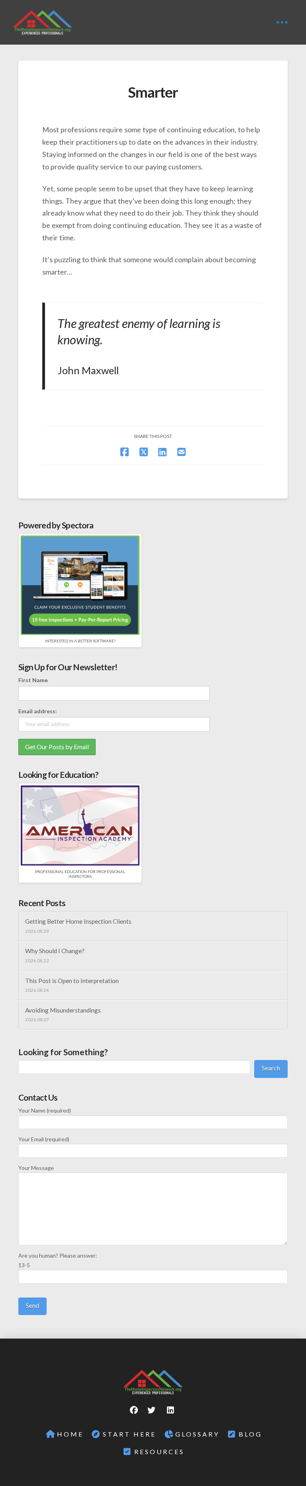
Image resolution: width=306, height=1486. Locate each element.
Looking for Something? (63, 1052)
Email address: (37, 711)
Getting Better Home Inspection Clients (78, 921)
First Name (33, 680)
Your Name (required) (44, 1110)
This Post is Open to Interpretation (72, 980)
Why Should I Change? (54, 950)
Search (271, 1068)
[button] (282, 22)
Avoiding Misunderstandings (63, 1010)
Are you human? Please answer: (57, 1260)
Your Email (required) (43, 1139)
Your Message (36, 1167)
